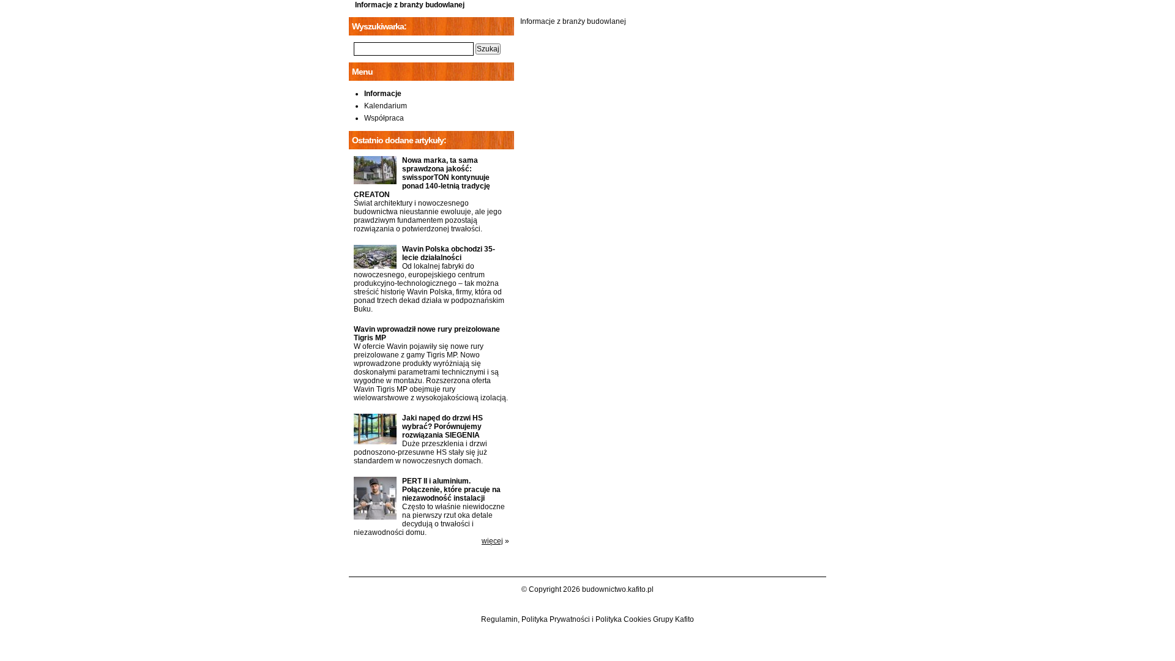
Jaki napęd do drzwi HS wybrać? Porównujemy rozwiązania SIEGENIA (442, 426)
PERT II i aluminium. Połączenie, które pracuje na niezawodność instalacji (451, 489)
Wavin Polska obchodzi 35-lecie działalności (448, 253)
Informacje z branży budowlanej (409, 5)
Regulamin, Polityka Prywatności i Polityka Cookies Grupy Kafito (587, 619)
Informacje (382, 93)
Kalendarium (385, 106)
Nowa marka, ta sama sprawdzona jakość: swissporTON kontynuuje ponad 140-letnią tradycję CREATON (422, 177)
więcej (492, 541)
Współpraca (384, 118)
